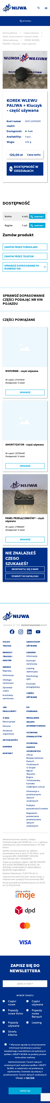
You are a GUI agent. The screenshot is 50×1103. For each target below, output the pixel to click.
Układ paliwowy (10, 40)
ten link (30, 1078)
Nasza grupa (9, 721)
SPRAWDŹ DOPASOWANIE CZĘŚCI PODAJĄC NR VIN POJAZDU (24, 300)
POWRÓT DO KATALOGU (25, 576)
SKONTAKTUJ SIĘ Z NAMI (25, 569)
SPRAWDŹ (25, 392)
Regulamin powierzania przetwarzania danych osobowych (33, 819)
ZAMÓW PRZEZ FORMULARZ (21, 247)
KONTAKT (39, 216)
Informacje (8, 675)
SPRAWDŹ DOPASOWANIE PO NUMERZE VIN (21, 267)
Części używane (31, 33)
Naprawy (7, 670)
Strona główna (10, 33)
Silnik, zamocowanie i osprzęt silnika (20, 36)
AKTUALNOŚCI (10, 740)
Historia (7, 726)
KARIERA (7, 746)
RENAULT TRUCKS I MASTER (7, 656)
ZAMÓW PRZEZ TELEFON (19, 256)
